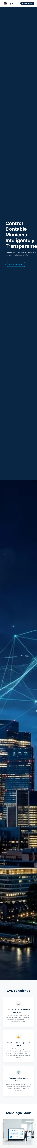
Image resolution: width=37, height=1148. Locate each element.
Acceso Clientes (27, 3)
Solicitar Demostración (15, 264)
